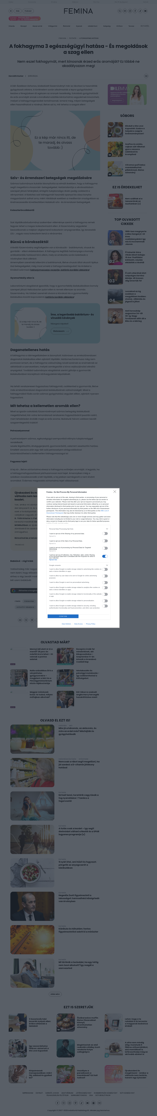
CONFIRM (63, 616)
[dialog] (78, 558)
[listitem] (78, 529)
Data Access (78, 624)
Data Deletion (66, 624)
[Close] (115, 492)
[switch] (105, 533)
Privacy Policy (90, 624)
